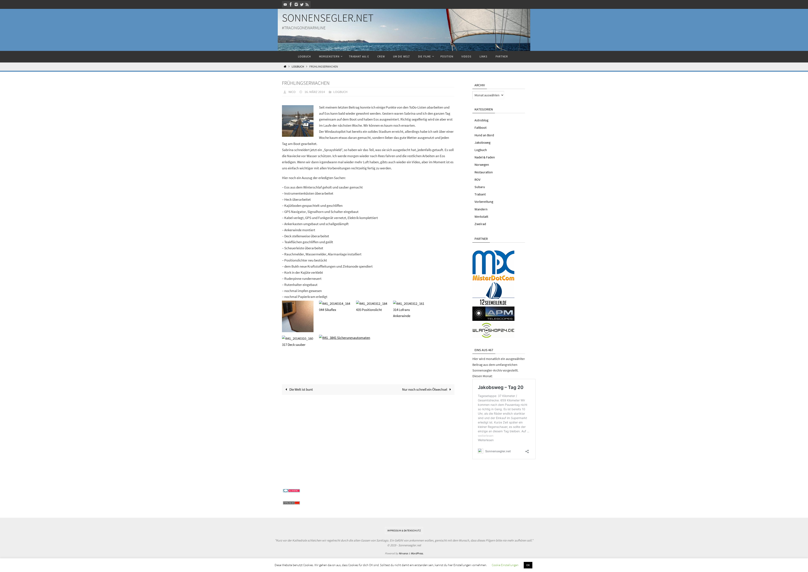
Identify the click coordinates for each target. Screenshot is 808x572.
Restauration (483, 172)
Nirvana (403, 553)
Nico (292, 92)
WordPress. (417, 553)
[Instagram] (296, 4)
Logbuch (298, 66)
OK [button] (528, 565)
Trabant (480, 194)
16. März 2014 (314, 92)
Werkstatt (481, 216)
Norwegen (481, 164)
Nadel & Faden (484, 157)
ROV (477, 179)
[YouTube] (285, 4)
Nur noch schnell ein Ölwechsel (425, 389)
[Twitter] (301, 4)
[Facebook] (290, 4)
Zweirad (480, 224)
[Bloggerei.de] (291, 491)
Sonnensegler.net (327, 17)
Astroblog (481, 120)
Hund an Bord (484, 135)
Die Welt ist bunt (301, 389)
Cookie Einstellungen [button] (505, 565)
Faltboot (480, 127)
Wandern (481, 209)
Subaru (479, 187)
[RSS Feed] (307, 4)
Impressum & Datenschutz (404, 530)
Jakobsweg (482, 142)
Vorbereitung (483, 201)
